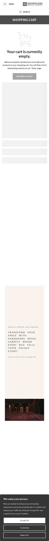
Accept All (24, 520)
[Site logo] (33, 4)
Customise (24, 528)
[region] (24, 517)
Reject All (24, 535)
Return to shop (24, 76)
